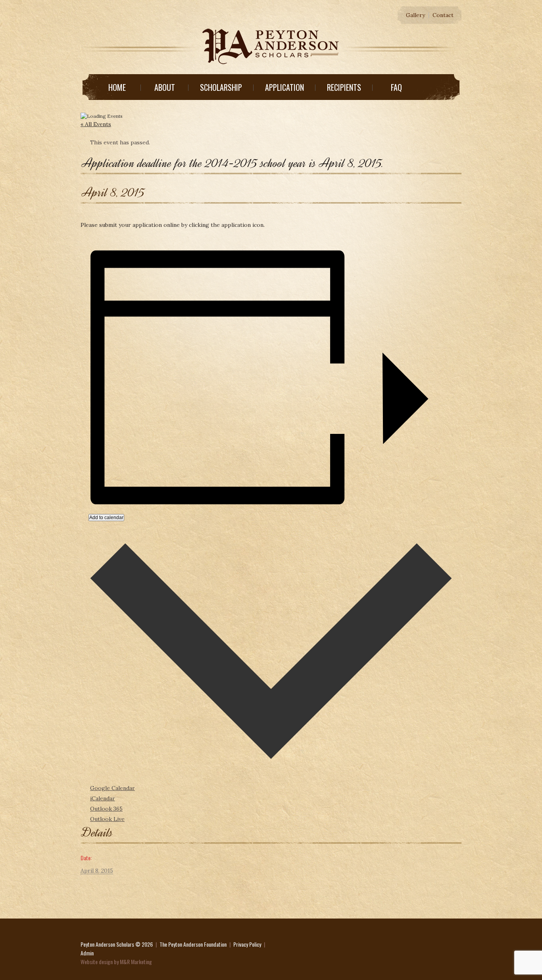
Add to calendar (106, 517)
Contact (443, 15)
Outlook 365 (106, 808)
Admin (87, 953)
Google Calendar (112, 788)
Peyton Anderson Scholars (107, 944)
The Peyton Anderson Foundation (193, 944)
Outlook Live (107, 819)
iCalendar (102, 798)
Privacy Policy (247, 944)
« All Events (96, 124)
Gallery (415, 15)
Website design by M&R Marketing (116, 961)
